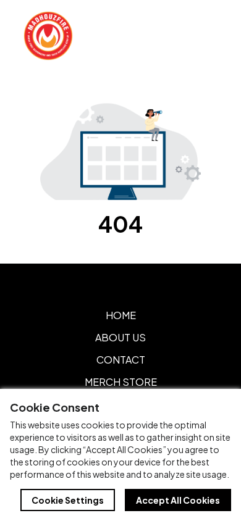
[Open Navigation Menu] (204, 36)
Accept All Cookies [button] (178, 500)
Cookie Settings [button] (68, 500)
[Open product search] (178, 36)
